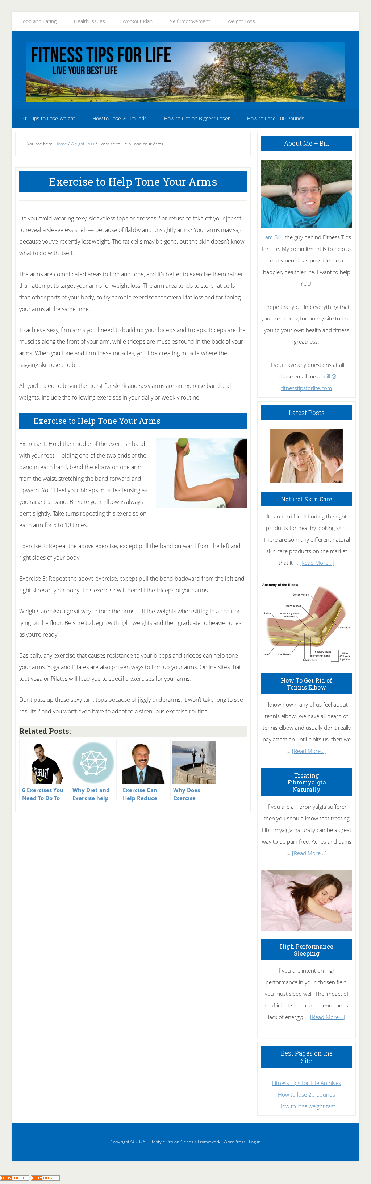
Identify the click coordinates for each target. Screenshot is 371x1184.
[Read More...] (317, 562)
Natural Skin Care (306, 499)
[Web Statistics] (45, 1178)
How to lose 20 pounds (306, 1094)
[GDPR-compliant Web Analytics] (14, 1178)
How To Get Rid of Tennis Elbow (306, 683)
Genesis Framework (200, 1142)
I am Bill (271, 237)
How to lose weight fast (306, 1106)
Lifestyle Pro (161, 1142)
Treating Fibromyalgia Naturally (306, 782)
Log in (254, 1142)
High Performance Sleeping (306, 950)
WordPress (235, 1142)
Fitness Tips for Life (185, 72)
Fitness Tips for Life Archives (306, 1082)
